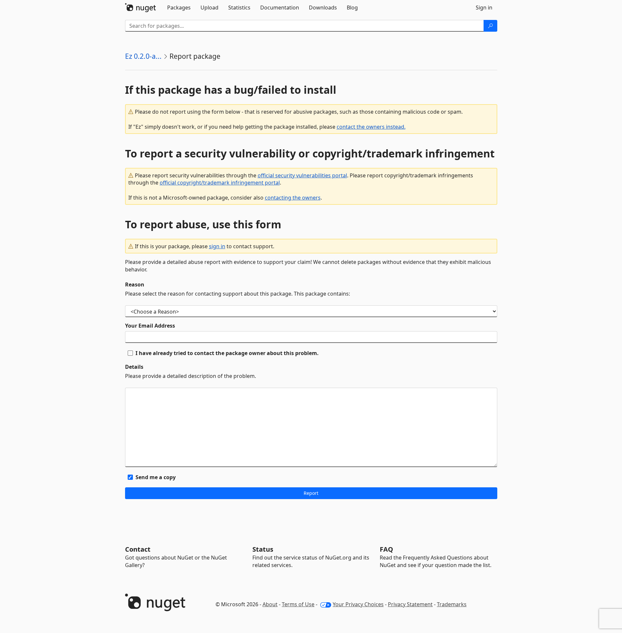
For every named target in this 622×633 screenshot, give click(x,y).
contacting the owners (293, 197)
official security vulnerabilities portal (302, 175)
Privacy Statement (410, 604)
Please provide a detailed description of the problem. (190, 376)
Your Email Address (150, 325)
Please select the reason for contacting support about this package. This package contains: (237, 293)
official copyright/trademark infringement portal (220, 182)
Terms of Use (298, 604)
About (270, 604)
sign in (217, 246)
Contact (138, 549)
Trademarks (452, 604)
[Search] (490, 26)
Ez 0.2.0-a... (143, 56)
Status (262, 549)
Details (134, 366)
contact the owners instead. (371, 126)
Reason (134, 284)
